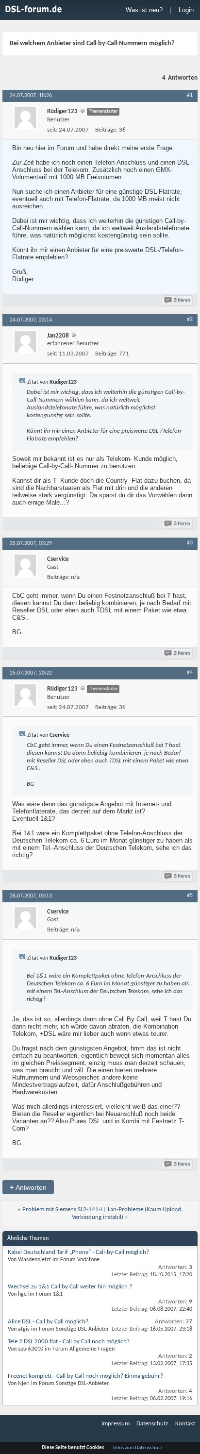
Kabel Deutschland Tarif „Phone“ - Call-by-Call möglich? (78, 1252)
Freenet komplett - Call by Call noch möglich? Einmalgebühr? (85, 1376)
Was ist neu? (144, 10)
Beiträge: (106, 130)
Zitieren (182, 300)
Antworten (28, 1187)
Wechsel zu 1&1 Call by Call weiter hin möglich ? (70, 1287)
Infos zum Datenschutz (137, 1448)
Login (186, 10)
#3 (190, 543)
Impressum (115, 1423)
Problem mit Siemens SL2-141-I (62, 1209)
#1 (190, 95)
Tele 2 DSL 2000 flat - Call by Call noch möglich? (69, 1341)
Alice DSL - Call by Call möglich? (48, 1322)
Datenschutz (152, 1423)
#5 (190, 895)
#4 (190, 673)
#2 (190, 319)
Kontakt (185, 1423)
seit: (52, 130)
